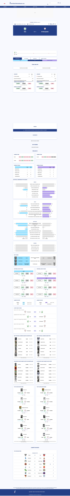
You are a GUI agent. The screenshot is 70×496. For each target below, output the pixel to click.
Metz (29, 464)
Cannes (40, 467)
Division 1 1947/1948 (34, 22)
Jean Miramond (48, 434)
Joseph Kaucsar (42, 370)
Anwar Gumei (25, 425)
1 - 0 (35, 316)
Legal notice (30, 491)
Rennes (29, 455)
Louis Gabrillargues (20, 370)
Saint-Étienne (29, 470)
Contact (34, 491)
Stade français (40, 461)
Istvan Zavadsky (43, 354)
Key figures (26, 58)
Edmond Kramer (43, 348)
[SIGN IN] (60, 3)
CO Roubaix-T (29, 476)
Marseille (40, 476)
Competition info (43, 58)
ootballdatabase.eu (18, 3)
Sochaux (29, 473)
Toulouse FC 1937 (40, 473)
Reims (40, 458)
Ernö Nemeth (42, 377)
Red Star (40, 470)
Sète (30, 316)
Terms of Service (37, 491)
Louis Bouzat (25, 434)
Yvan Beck (19, 348)
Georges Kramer (40, 76)
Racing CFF (29, 461)
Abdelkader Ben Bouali (25, 407)
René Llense (19, 367)
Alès (29, 467)
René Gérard (42, 351)
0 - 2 (35, 330)
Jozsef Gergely (20, 351)
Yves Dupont (19, 380)
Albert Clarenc (20, 345)
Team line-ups (17, 58)
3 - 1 (35, 321)
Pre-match (35, 58)
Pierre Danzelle (17, 76)
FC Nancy (40, 464)
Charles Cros (47, 407)
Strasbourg (29, 458)
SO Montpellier (41, 316)
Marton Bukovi (20, 377)
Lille (40, 455)
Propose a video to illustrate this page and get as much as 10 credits (36, 130)
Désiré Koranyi (20, 354)
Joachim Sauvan (47, 425)
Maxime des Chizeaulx (44, 345)
